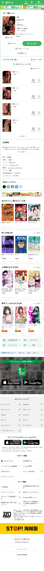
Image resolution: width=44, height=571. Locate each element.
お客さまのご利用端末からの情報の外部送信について (31, 503)
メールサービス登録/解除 (9, 466)
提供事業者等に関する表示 (31, 487)
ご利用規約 (4, 487)
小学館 (10, 159)
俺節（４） (16, 120)
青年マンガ (12, 162)
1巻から (32, 68)
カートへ (13, 43)
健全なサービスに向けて (31, 492)
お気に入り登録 (37, 59)
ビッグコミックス (14, 165)
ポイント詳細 (21, 30)
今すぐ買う (33, 43)
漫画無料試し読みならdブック (9, 352)
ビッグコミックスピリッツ (15, 167)
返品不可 (18, 36)
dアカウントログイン (8, 476)
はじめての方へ (9, 461)
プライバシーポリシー (8, 492)
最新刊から (38, 68)
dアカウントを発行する (22, 539)
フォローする (23, 20)
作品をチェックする (23, 48)
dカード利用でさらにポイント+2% (24, 34)
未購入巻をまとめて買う (23, 64)
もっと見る (37, 233)
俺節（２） (16, 88)
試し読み (10, 37)
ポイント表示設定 (28, 471)
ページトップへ (22, 549)
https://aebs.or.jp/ (19, 519)
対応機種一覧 (27, 461)
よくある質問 (27, 466)
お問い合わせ (5, 471)
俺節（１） (16, 72)
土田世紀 (18, 20)
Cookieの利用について (30, 497)
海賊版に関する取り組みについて (9, 503)
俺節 (10, 170)
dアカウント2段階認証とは (9, 497)
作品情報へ (21, 53)
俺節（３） (16, 104)
